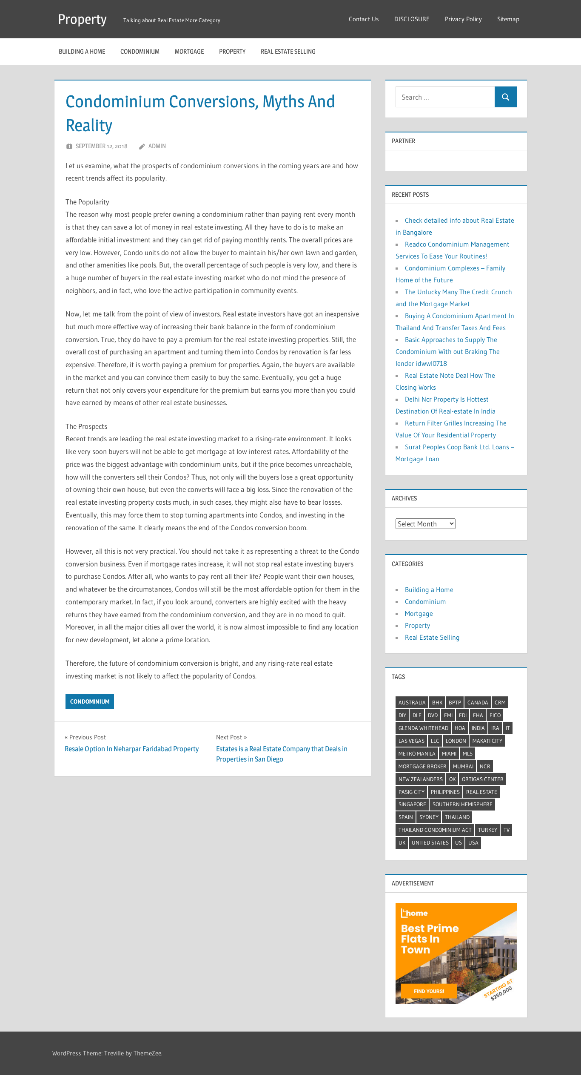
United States (430, 842)
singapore (412, 804)
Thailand (457, 816)
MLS (468, 753)
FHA (478, 715)
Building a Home (82, 51)
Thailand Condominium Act (435, 829)
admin (157, 146)
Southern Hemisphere (463, 804)
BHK (437, 702)
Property (82, 19)
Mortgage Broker (423, 766)
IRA (495, 727)
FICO (495, 715)
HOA (460, 727)
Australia (412, 702)
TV (507, 829)
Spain (406, 816)
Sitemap (508, 19)
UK (402, 842)
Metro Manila (417, 753)
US (458, 842)
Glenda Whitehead (423, 727)
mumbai (463, 766)
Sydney (429, 816)
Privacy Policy (463, 19)
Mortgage (189, 51)
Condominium (139, 51)
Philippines (445, 791)
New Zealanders (421, 779)
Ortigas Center (483, 779)
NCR (485, 766)
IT (508, 727)
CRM (500, 702)
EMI (448, 715)
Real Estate (481, 791)
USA (473, 842)
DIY (402, 715)
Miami (449, 753)
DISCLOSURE (412, 19)
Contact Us (364, 19)
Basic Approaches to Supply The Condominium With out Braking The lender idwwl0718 (448, 351)
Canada (477, 702)
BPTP (455, 702)
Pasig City (411, 791)
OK (452, 779)
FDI (463, 715)
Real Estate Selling (288, 51)
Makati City (487, 740)
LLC (435, 740)
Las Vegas (411, 740)
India (478, 727)
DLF (417, 715)
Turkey (487, 829)
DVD (433, 715)
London (456, 740)
